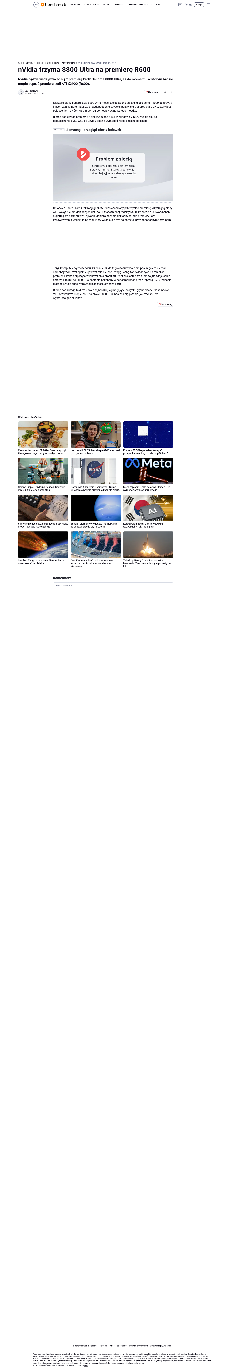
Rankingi (118, 5)
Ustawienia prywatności (160, 1346)
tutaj (86, 1365)
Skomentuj (153, 92)
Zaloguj (199, 5)
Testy (106, 5)
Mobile (74, 5)
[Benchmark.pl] (55, 4)
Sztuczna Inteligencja (140, 5)
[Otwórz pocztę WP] (180, 4)
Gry (158, 5)
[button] (188, 4)
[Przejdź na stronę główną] (36, 6)
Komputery (90, 5)
